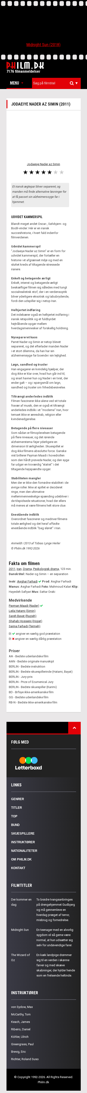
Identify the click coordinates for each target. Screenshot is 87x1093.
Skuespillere (23, 833)
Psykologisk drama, (46, 569)
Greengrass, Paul (22, 1044)
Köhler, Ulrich (20, 1036)
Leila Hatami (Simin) (22, 611)
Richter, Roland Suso (25, 1059)
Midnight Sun (20, 930)
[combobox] (56, 83)
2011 (12, 569)
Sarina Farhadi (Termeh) (24, 626)
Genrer (17, 799)
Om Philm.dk (21, 859)
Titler (16, 807)
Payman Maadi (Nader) (24, 605)
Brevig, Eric (18, 1051)
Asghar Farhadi (27, 581)
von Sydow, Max (22, 1007)
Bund (15, 825)
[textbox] (57, 83)
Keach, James (20, 1022)
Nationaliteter (24, 851)
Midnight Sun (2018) (43, 44)
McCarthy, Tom (21, 1014)
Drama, (27, 569)
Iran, (19, 569)
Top (14, 816)
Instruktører (23, 842)
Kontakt (18, 868)
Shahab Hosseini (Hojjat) (25, 621)
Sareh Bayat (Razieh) (22, 616)
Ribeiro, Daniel (20, 1029)
